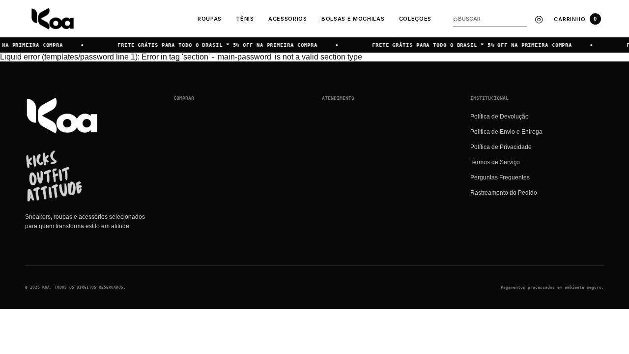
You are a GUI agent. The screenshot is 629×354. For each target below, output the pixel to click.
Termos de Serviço (495, 162)
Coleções (415, 18)
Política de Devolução (499, 116)
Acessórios (287, 18)
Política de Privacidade (501, 147)
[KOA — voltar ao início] (62, 115)
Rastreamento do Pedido (503, 192)
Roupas (210, 18)
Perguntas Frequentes (500, 177)
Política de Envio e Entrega (506, 131)
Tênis (245, 18)
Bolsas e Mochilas (352, 18)
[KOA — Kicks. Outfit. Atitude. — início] (52, 18)
